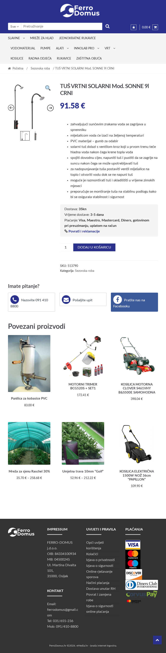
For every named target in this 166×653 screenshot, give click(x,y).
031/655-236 (63, 621)
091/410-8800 (67, 626)
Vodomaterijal (23, 48)
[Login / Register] (133, 27)
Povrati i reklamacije (84, 231)
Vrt (107, 48)
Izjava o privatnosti (100, 560)
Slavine (14, 38)
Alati (60, 48)
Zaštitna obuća (89, 58)
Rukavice (64, 58)
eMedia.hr (82, 645)
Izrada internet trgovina (103, 645)
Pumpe (45, 48)
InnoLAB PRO (84, 48)
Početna (18, 68)
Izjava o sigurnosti (99, 566)
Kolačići (92, 554)
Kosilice (17, 58)
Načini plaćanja (97, 583)
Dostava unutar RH (100, 588)
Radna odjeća (40, 58)
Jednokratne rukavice (77, 38)
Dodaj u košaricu (94, 247)
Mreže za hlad (42, 38)
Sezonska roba (40, 68)
